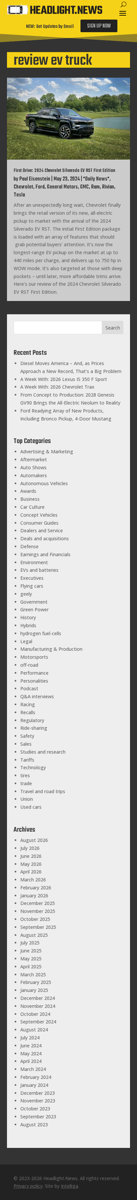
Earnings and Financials (45, 554)
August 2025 (34, 935)
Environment (34, 562)
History (28, 617)
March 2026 (33, 879)
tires (25, 775)
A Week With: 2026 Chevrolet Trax (57, 387)
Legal (26, 641)
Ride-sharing (33, 728)
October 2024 (35, 1014)
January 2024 (34, 1085)
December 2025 (37, 903)
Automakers (33, 475)
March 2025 (33, 974)
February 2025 (35, 982)
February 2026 (35, 887)
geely (26, 594)
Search (112, 328)
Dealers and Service (41, 530)
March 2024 (33, 1069)
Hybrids (28, 625)
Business (30, 499)
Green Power (34, 609)
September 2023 (38, 1116)
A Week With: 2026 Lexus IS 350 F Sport (63, 379)
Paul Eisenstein (34, 179)
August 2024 (34, 1029)
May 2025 (31, 958)
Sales (26, 744)
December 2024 (37, 998)
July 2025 (30, 942)
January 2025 (34, 990)
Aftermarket (33, 459)
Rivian (108, 187)
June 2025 (31, 950)
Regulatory (32, 720)
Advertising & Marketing (46, 451)
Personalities (34, 681)
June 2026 (31, 856)
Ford (40, 187)
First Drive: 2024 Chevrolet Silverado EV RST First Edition (64, 171)
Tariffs (27, 760)
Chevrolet (23, 187)
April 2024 (31, 1061)
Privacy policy (28, 1186)
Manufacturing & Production (51, 649)
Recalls (27, 712)
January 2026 (34, 895)
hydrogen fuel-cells (40, 633)
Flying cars (31, 586)
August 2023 (34, 1124)
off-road (29, 665)
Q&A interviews (37, 696)
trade (26, 783)
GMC (84, 187)
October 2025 (35, 919)
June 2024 (31, 1045)
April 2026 (31, 871)
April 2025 (31, 966)
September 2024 (38, 1021)
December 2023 (37, 1093)
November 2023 (37, 1100)
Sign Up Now (99, 26)
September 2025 (38, 927)
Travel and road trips (42, 791)
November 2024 (37, 1006)
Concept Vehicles (39, 515)
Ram (95, 187)
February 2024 (35, 1077)
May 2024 (31, 1053)
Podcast (29, 688)
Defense (29, 546)
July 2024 (30, 1037)
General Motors (62, 187)
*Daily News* (96, 179)
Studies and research (43, 752)
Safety (27, 736)
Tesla (19, 195)
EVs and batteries (39, 570)
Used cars (31, 807)
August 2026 (34, 840)
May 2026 (31, 864)
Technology (33, 767)
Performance (34, 673)
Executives (32, 578)
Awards (28, 491)
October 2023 (35, 1108)
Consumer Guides (39, 523)
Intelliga (69, 1186)
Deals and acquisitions (44, 538)
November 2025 (37, 911)
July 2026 (30, 848)
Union (26, 799)
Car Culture (32, 507)
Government (34, 602)
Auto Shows (33, 467)
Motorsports (34, 657)
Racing (27, 704)
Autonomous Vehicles (44, 483)
